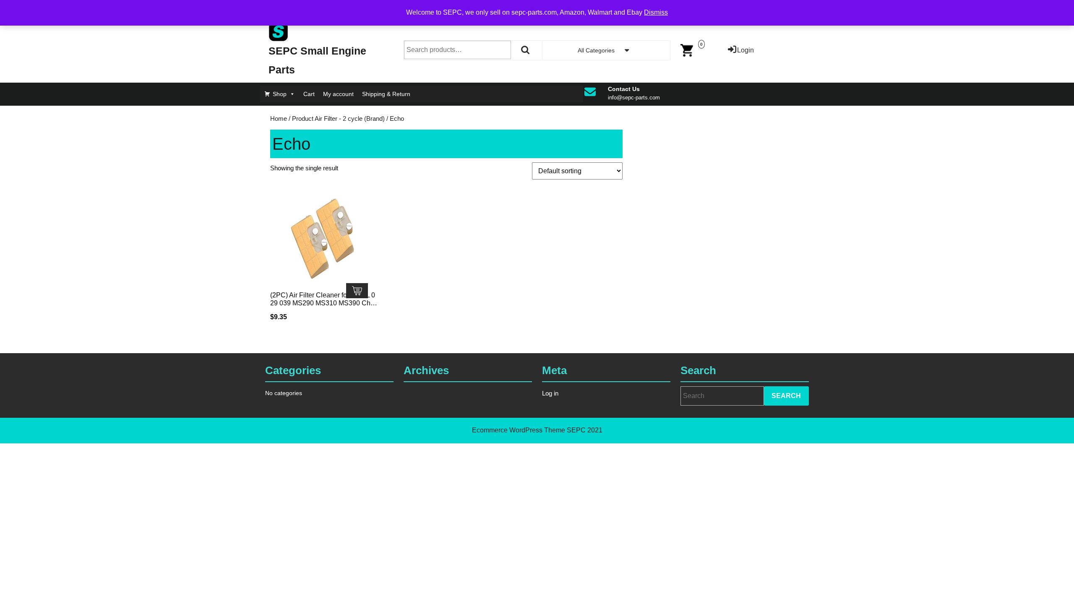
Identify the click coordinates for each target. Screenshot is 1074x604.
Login (745, 50)
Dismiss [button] (656, 12)
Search (525, 50)
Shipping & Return (386, 94)
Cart (309, 94)
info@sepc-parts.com (634, 97)
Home (278, 118)
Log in (550, 393)
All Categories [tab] (596, 50)
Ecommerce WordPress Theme (518, 430)
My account (338, 94)
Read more (357, 290)
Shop (280, 94)
